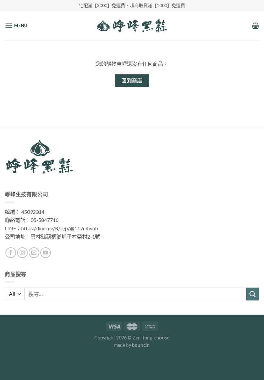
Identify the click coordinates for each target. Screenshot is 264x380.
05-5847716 (45, 220)
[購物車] (255, 26)
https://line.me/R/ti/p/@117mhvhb (59, 228)
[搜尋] (252, 294)
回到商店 (132, 80)
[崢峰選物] (132, 25)
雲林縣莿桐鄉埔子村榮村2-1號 (65, 236)
